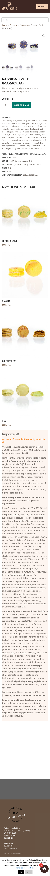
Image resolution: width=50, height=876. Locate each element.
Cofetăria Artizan (16, 817)
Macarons (24, 25)
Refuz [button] (29, 872)
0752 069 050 (8, 846)
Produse (13, 25)
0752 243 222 (8, 838)
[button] (43, 35)
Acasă (5, 25)
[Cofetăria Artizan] (9, 6)
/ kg (9, 242)
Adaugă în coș (21, 104)
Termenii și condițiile (25, 868)
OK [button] (21, 872)
